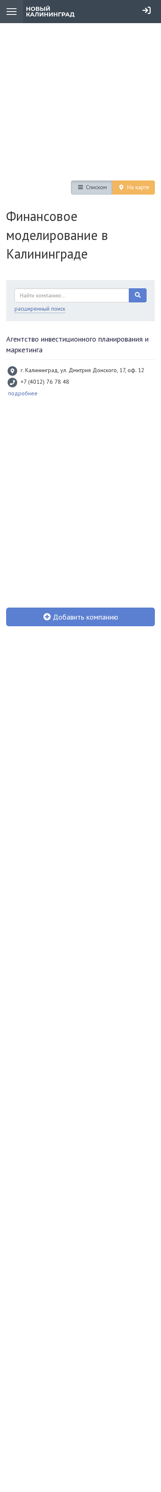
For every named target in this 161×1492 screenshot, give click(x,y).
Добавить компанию (84, 617)
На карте (137, 187)
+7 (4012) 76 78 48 (45, 381)
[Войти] (146, 10)
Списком (95, 187)
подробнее (23, 393)
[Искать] (138, 295)
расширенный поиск (39, 308)
